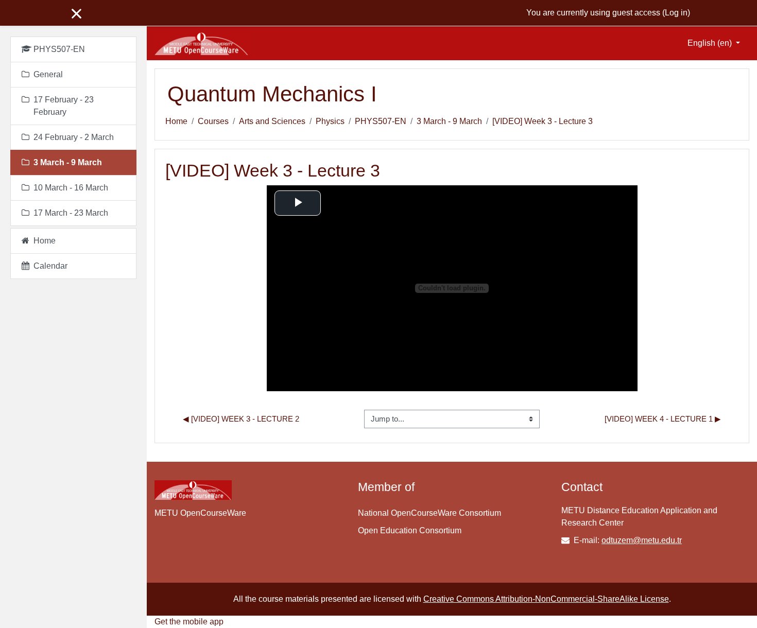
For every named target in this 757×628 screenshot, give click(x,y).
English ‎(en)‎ (710, 43)
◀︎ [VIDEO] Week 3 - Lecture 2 (241, 418)
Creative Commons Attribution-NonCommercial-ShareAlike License (546, 599)
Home (176, 121)
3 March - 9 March (449, 121)
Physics (330, 121)
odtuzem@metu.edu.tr (641, 540)
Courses (213, 121)
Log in (676, 12)
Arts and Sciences (272, 121)
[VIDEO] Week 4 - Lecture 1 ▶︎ (663, 418)
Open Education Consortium (409, 530)
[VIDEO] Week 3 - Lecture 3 (542, 121)
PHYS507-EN (380, 121)
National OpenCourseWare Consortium (429, 513)
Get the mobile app (188, 621)
